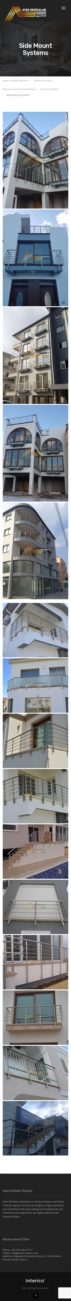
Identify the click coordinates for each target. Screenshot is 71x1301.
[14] (35, 1017)
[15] (35, 1128)
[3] (35, 630)
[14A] (35, 1073)
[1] (35, 160)
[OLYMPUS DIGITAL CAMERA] (35, 851)
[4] (35, 685)
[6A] (35, 796)
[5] (35, 741)
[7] (35, 453)
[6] (35, 355)
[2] (35, 257)
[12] (35, 551)
